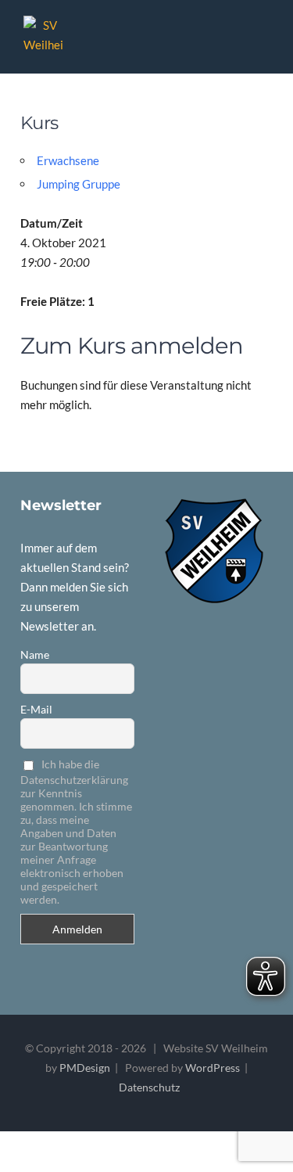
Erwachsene (68, 160)
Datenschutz (149, 1087)
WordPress (212, 1067)
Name (34, 654)
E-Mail (36, 709)
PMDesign (84, 1067)
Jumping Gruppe (78, 184)
